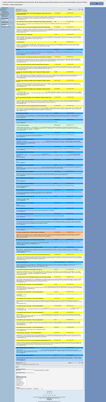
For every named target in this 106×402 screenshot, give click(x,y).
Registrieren (6, 22)
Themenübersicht (24, 364)
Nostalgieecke (4, 9)
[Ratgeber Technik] (21, 384)
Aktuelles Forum (4, 7)
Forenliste (18, 364)
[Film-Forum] (21, 380)
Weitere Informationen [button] (16, 4)
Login (2, 22)
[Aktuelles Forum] (21, 378)
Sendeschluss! (4, 16)
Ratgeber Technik (5, 14)
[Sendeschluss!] (21, 385)
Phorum (55, 401)
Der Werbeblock (4, 11)
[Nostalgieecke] (21, 379)
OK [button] (97, 3)
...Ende (79, 9)
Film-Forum (3, 10)
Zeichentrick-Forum (5, 13)
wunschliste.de (8, 26)
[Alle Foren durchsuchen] (21, 377)
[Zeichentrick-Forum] (21, 383)
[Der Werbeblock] (21, 381)
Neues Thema (32, 364)
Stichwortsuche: (5, 18)
